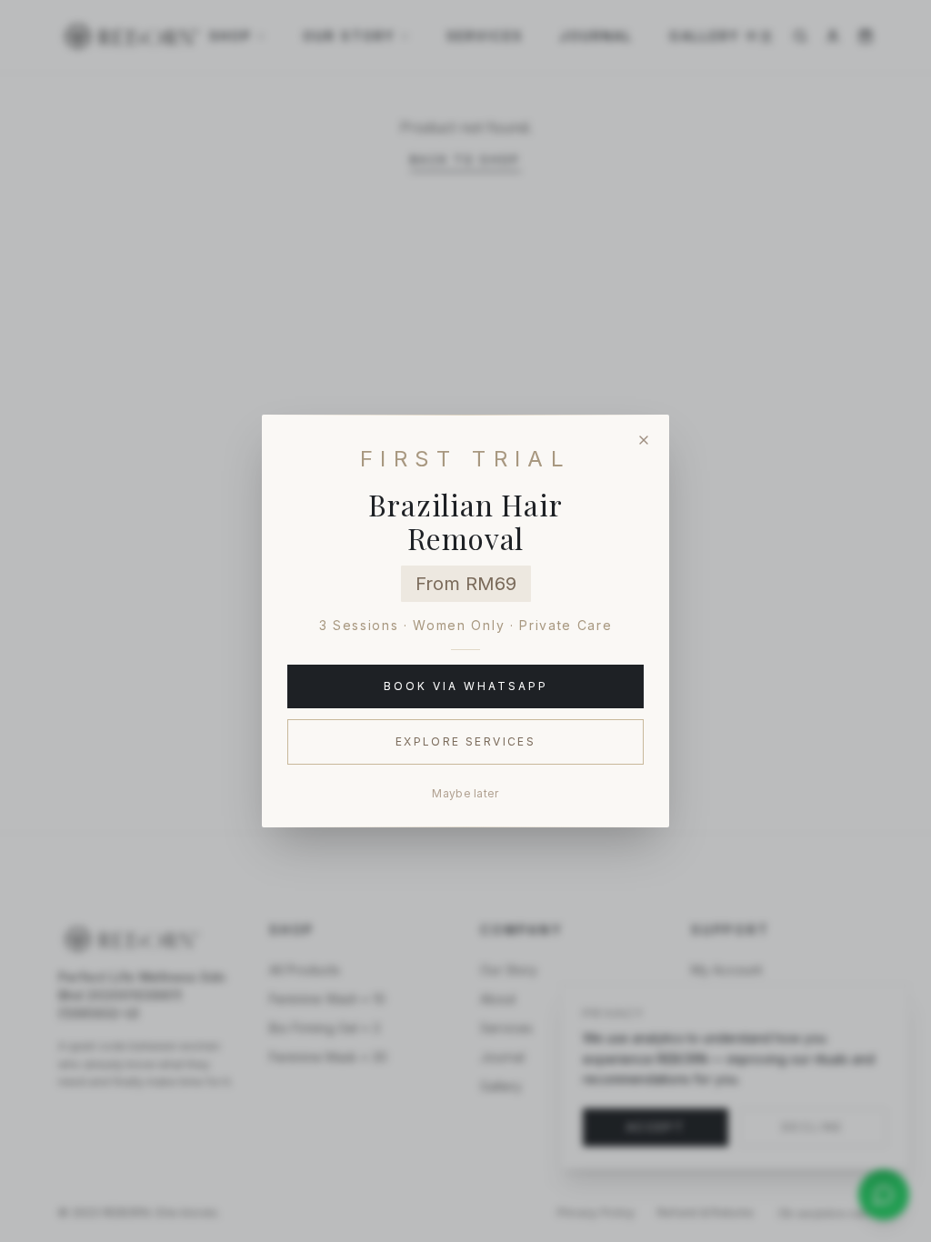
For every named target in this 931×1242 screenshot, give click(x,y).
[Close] (643, 440)
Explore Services (465, 741)
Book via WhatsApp (466, 686)
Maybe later (465, 793)
